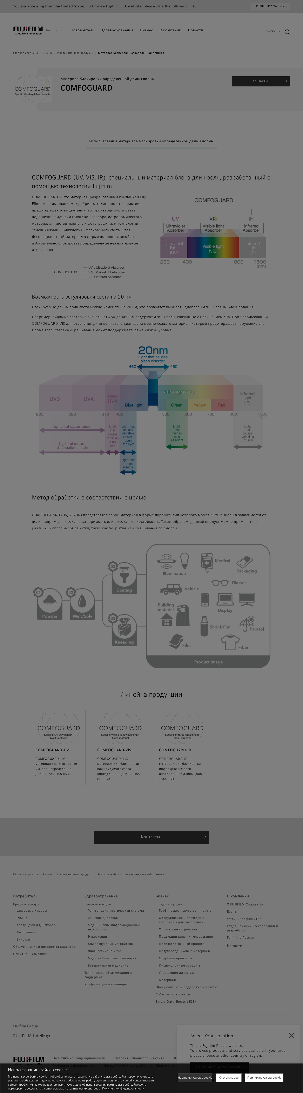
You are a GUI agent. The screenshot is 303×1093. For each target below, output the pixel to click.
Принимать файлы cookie (264, 1077)
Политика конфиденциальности (123, 1088)
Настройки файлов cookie (195, 1077)
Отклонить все (228, 1077)
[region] (151, 1078)
